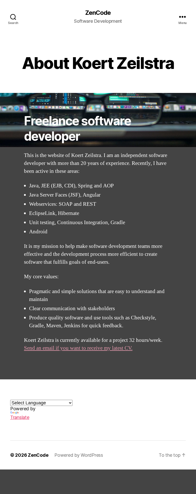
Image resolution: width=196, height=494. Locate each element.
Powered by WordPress (78, 455)
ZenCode (98, 13)
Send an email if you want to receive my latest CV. (78, 348)
